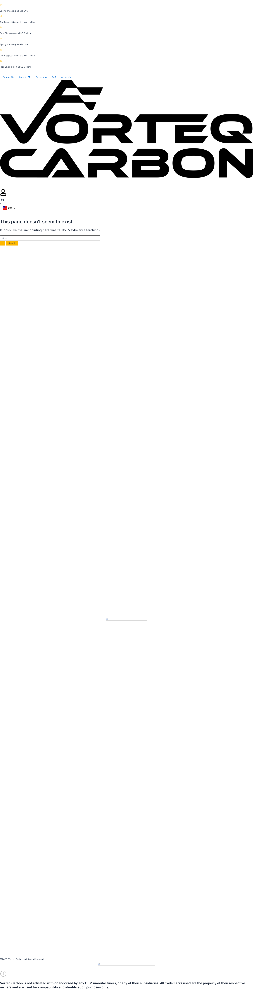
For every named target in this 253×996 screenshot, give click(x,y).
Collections (41, 77)
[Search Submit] (2, 243)
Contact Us (8, 77)
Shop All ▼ (24, 77)
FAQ (54, 77)
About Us (66, 77)
